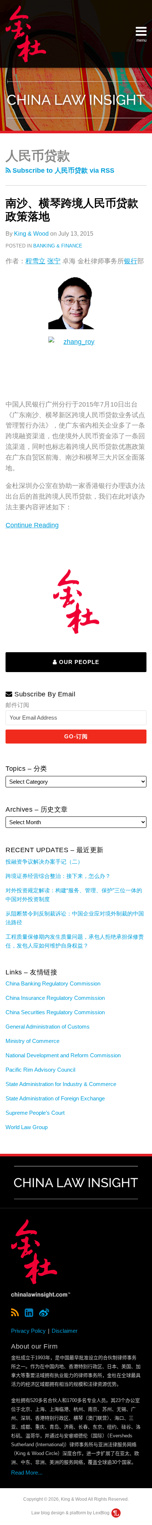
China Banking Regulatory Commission (53, 983)
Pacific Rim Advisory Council (40, 1070)
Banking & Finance (57, 246)
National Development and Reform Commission (63, 1055)
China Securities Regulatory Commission (55, 1012)
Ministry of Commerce (32, 1041)
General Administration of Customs (48, 1026)
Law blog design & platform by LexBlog (71, 1512)
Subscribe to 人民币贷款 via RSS (62, 170)
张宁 (54, 261)
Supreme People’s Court (35, 1113)
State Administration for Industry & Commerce (61, 1084)
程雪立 (35, 261)
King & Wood (31, 234)
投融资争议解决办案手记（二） (44, 861)
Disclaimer (64, 1331)
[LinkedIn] (29, 1313)
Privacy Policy (28, 1331)
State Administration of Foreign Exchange (55, 1098)
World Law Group (27, 1127)
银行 (130, 261)
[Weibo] (44, 1313)
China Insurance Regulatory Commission (55, 998)
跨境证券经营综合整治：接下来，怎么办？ (58, 876)
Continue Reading (32, 524)
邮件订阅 (17, 705)
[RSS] (15, 1313)
